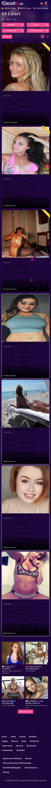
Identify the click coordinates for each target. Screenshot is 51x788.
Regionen (11, 25)
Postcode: (7, 123)
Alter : (6, 356)
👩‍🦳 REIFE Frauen (24, 8)
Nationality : (22, 107)
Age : (6, 106)
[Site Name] (25, 3)
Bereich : (7, 373)
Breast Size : (21, 113)
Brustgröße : (22, 363)
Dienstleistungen (36, 30)
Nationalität (11, 30)
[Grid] (42, 36)
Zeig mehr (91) (25, 712)
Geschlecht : (7, 360)
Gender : (7, 110)
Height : (7, 116)
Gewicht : (21, 368)
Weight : (21, 118)
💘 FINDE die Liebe (40, 8)
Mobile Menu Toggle (46, 3)
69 (15, 19)
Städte (36, 25)
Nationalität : (22, 357)
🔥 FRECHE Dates (8, 8)
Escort (8, 19)
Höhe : (6, 365)
